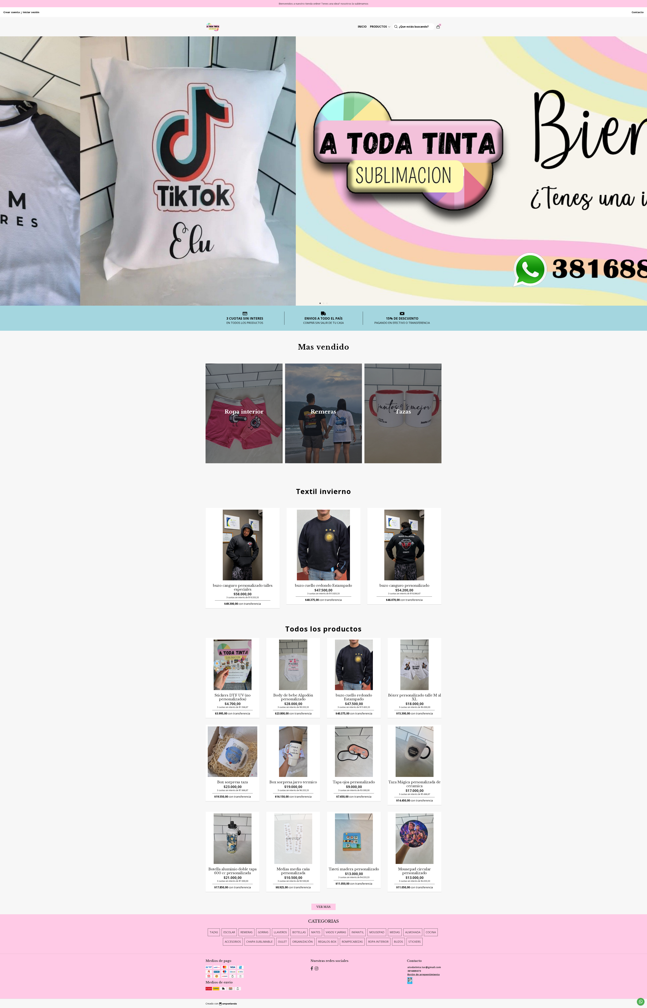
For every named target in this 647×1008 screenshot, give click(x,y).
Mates (315, 932)
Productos (379, 26)
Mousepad (376, 932)
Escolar (229, 932)
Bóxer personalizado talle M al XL (414, 697)
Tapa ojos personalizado (354, 782)
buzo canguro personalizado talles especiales (242, 587)
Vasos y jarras (336, 932)
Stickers (414, 942)
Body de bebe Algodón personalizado (293, 697)
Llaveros (280, 932)
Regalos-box (327, 942)
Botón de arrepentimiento (423, 974)
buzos (398, 942)
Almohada (412, 932)
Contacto (638, 12)
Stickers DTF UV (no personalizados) (232, 697)
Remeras (246, 932)
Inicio (362, 26)
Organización (302, 942)
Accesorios (233, 942)
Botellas (299, 932)
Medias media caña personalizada (293, 871)
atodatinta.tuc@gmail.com (424, 967)
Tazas (214, 932)
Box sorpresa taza (232, 782)
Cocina (431, 932)
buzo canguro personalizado (404, 585)
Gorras (263, 932)
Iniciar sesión (31, 12)
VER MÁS (323, 907)
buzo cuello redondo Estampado (323, 585)
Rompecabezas (352, 942)
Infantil (357, 932)
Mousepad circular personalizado (414, 871)
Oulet (282, 942)
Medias (395, 932)
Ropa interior (378, 942)
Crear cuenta (11, 12)
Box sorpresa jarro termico (293, 782)
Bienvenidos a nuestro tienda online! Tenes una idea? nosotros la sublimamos (323, 3)
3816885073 (414, 970)
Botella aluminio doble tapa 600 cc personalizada (232, 871)
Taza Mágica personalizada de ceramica (414, 784)
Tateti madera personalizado (354, 869)
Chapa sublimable (259, 942)
